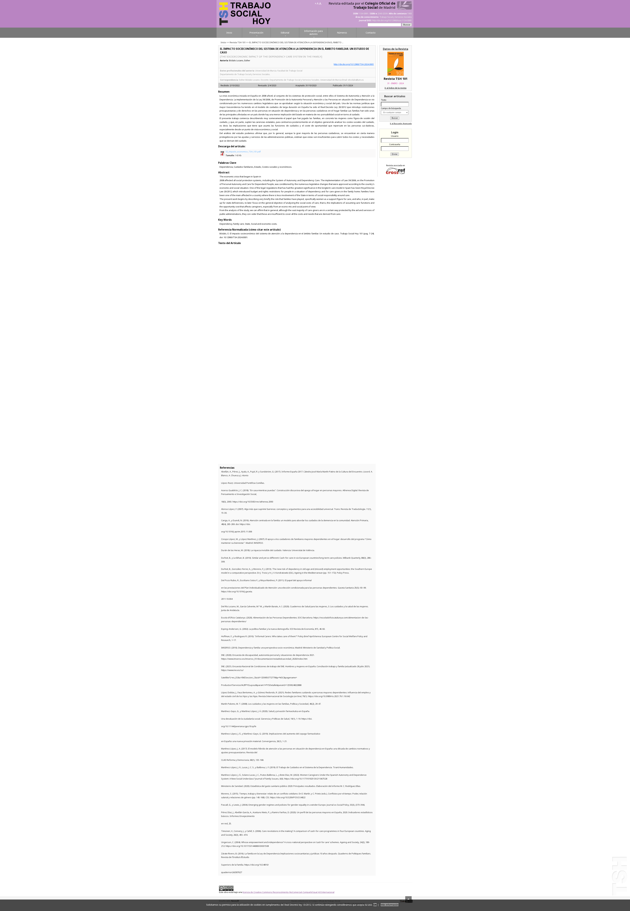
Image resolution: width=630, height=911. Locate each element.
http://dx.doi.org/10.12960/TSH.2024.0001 (354, 64)
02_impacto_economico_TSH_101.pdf (243, 153)
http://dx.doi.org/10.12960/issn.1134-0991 (392, 20)
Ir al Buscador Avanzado (401, 123)
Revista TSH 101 (238, 42)
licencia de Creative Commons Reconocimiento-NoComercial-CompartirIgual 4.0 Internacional (288, 892)
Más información (390, 904)
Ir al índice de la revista (395, 88)
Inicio (223, 42)
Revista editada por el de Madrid (362, 5)
